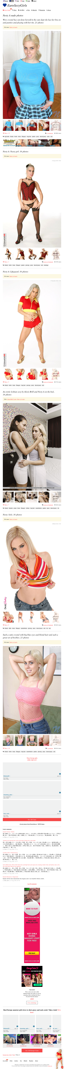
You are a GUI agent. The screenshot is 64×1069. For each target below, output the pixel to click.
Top (29, 10)
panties (33, 136)
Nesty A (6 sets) (13, 27)
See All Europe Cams (32, 1051)
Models (35, 10)
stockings (46, 265)
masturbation (39, 508)
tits (58, 508)
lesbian (27, 508)
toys (50, 628)
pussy (37, 136)
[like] (3, 133)
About (49, 10)
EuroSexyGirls (17, 5)
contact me (50, 1065)
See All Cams (32, 820)
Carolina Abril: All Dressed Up (10, 852)
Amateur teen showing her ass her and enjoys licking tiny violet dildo (19, 840)
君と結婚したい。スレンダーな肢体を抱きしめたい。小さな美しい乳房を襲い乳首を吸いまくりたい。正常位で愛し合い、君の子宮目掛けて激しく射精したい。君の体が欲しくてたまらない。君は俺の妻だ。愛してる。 (32, 834)
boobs (15, 136)
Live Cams (7, 10)
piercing (27, 265)
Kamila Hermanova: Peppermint (10, 877)
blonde (11, 136)
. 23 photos (32, 21)
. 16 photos (15, 151)
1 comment (50, 748)
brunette (11, 508)
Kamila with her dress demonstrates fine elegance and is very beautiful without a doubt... (24, 878)
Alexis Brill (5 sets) (11, 399)
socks (48, 136)
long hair (29, 136)
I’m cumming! (32, 1003)
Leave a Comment (48, 262)
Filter (15, 10)
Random (42, 10)
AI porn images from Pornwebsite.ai (28, 824)
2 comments (50, 133)
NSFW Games (41, 824)
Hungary (24, 136)
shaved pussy (43, 136)
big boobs (7, 136)
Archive (22, 10)
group (15, 508)
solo (51, 136)
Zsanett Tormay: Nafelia (8, 832)
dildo (10, 628)
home (19, 136)
